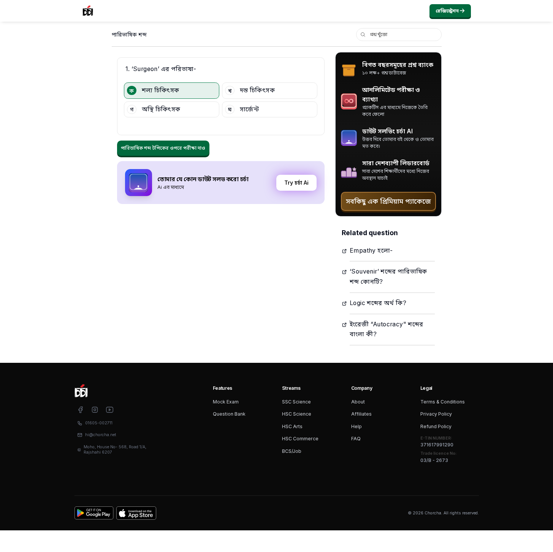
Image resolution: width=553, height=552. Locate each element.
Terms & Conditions (442, 402)
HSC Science (296, 414)
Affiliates (361, 414)
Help (356, 426)
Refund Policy (436, 426)
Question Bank (229, 414)
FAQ (356, 438)
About (358, 402)
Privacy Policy (436, 414)
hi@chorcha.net (100, 434)
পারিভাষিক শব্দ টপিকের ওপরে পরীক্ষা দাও (163, 148)
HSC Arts (292, 426)
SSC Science (296, 402)
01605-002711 (99, 423)
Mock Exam (226, 402)
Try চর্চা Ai (296, 182)
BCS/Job (291, 451)
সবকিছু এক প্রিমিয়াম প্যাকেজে (388, 201)
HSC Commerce (300, 438)
